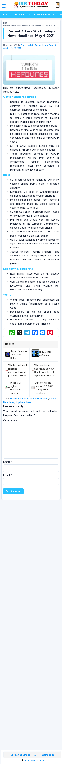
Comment (10, 420)
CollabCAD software (45, 354)
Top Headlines (24, 402)
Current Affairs (22, 14)
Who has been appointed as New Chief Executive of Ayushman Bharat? (44, 370)
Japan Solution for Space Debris (18, 355)
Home (6, 14)
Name (7, 461)
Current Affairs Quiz (45, 14)
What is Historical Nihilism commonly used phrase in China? (17, 370)
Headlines (15, 398)
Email (7, 475)
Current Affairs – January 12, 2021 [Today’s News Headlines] (44, 388)
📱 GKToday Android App (32, 760)
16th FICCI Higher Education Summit (15, 388)
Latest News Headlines (35, 398)
